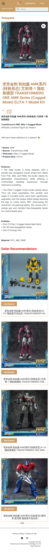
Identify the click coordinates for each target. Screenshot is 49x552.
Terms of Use (31, 533)
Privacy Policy (18, 533)
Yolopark (7, 18)
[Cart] (18, 3)
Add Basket (9, 304)
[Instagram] (27, 538)
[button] (3, 3)
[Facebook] (22, 538)
